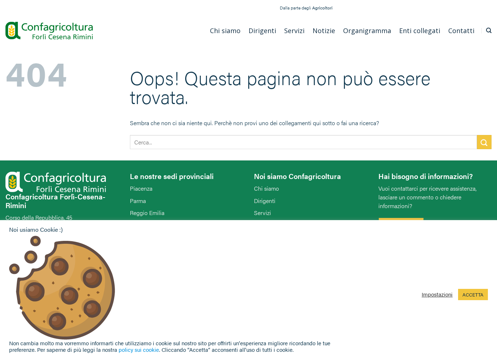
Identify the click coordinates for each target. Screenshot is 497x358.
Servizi (262, 212)
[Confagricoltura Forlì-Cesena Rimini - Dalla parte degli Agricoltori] (49, 31)
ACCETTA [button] (473, 294)
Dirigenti (264, 200)
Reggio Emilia (147, 212)
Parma (138, 200)
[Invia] (484, 142)
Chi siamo (266, 188)
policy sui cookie (139, 349)
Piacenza (141, 188)
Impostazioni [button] (437, 294)
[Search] (489, 30)
